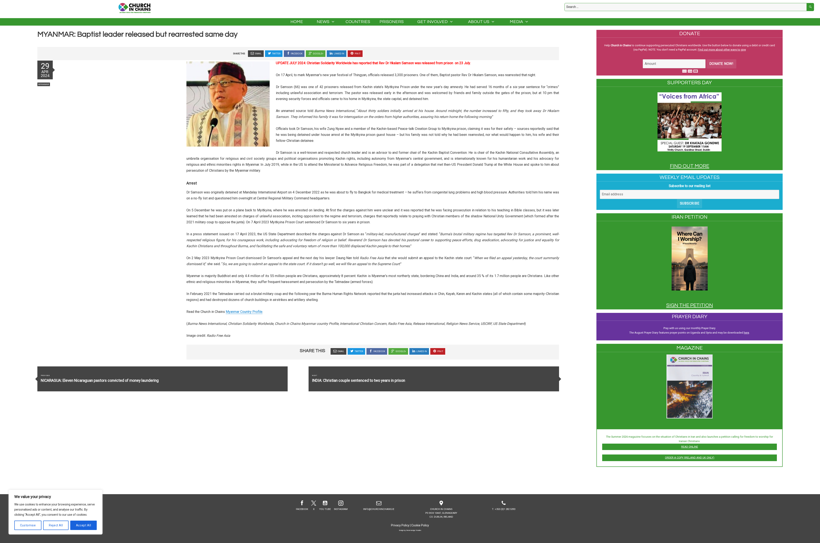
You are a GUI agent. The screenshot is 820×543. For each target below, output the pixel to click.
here (746, 332)
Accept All (83, 525)
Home (296, 22)
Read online (689, 446)
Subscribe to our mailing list (689, 186)
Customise (28, 525)
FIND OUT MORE (689, 166)
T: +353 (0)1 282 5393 (503, 509)
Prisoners (391, 22)
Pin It (357, 53)
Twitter (276, 53)
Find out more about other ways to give (722, 49)
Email (258, 53)
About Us (478, 22)
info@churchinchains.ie (378, 509)
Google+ (317, 53)
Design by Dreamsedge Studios (410, 530)
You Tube (325, 509)
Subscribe (689, 203)
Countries (358, 22)
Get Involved (432, 22)
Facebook (296, 53)
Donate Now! (721, 64)
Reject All (56, 525)
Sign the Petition (689, 305)
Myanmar (43, 84)
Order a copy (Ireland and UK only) (689, 457)
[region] (55, 512)
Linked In (338, 53)
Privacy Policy (400, 525)
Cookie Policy (420, 525)
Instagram (341, 509)
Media (516, 22)
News (323, 22)
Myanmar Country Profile (244, 312)
